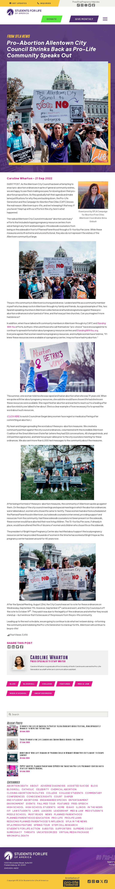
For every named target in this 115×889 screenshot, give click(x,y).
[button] (44, 3)
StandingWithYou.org (87, 330)
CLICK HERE (13, 416)
